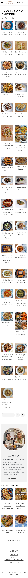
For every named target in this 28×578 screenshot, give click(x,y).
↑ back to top (14, 541)
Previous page (8, 415)
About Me (14, 555)
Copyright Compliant (14, 560)
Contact (14, 557)
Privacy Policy (14, 562)
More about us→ (14, 478)
